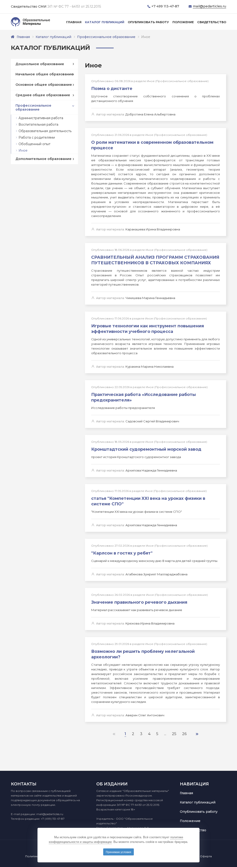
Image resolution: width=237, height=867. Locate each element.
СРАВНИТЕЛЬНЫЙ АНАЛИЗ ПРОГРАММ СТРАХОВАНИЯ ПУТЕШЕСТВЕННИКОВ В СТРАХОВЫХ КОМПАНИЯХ (155, 260)
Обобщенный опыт (34, 144)
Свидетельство (211, 22)
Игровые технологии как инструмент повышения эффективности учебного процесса (147, 328)
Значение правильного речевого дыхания (139, 602)
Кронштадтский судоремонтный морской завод (146, 449)
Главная (73, 22)
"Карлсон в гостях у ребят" (122, 553)
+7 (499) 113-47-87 (53, 818)
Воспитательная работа (38, 124)
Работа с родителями (37, 137)
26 (184, 734)
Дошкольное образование (40, 64)
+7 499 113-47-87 (165, 6)
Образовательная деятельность (45, 131)
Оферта (206, 856)
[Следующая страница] (197, 733)
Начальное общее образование (44, 74)
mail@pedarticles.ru (209, 6)
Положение (183, 22)
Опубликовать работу (148, 22)
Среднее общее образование (43, 95)
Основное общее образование (44, 85)
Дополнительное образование (44, 159)
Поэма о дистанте (111, 88)
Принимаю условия (118, 852)
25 (174, 734)
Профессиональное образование (106, 37)
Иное (23, 150)
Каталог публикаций (104, 22)
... (165, 734)
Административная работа (41, 118)
